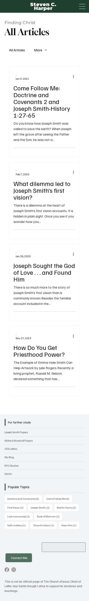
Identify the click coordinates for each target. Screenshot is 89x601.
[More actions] (75, 76)
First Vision (16, 507)
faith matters (18, 525)
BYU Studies (11, 465)
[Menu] (82, 6)
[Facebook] (7, 569)
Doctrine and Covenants (24, 498)
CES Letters (11, 448)
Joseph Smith (41, 507)
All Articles (17, 50)
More (38, 50)
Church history (45, 525)
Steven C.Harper (43, 6)
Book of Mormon (49, 516)
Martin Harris (68, 507)
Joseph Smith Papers (16, 432)
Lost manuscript (19, 516)
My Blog (9, 457)
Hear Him (70, 525)
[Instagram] (13, 569)
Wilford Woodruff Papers (19, 440)
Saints (8, 473)
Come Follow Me (59, 498)
